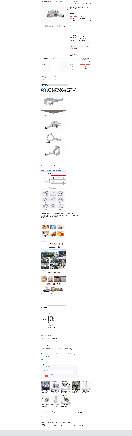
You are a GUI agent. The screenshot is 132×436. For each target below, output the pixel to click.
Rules (90, 3)
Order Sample (83, 18)
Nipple (45, 422)
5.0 (82, 59)
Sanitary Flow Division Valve (81, 412)
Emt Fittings (60, 422)
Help (78, 3)
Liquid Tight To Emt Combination (66, 422)
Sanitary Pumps (55, 412)
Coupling (43, 422)
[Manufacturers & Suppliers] (45, 1)
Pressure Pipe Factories (50, 425)
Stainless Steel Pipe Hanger (45, 427)
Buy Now (73, 16)
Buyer (75, 3)
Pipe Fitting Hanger (51, 427)
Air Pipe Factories (63, 425)
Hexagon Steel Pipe (69, 425)
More (41, 428)
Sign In (71, 55)
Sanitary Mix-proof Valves (68, 412)
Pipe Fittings (49, 422)
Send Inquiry (80, 16)
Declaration (73, 433)
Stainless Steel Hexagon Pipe (80, 425)
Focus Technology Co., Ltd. (61, 433)
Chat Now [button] (88, 16)
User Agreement (69, 433)
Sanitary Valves (43, 412)
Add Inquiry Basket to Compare (55, 28)
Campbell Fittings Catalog (55, 422)
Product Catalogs (51, 411)
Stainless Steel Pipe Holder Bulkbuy (58, 427)
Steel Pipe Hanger (74, 425)
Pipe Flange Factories (44, 425)
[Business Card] (89, 61)
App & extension (82, 3)
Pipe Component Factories (57, 425)
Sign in (90, 1)
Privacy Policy (76, 433)
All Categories (43, 3)
